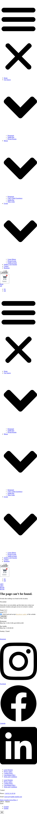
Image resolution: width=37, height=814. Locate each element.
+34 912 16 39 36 (10, 793)
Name (2, 610)
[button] (18, 38)
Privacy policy (8, 771)
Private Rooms (12, 139)
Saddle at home (12, 263)
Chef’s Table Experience (15, 198)
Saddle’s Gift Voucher (10, 264)
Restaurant (11, 135)
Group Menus (12, 259)
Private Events (12, 261)
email (2, 612)
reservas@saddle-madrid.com (13, 796)
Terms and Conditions (10, 777)
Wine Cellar (11, 202)
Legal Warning (8, 770)
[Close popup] (2, 812)
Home (5, 78)
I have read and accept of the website (18, 614)
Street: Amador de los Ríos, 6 (9, 800)
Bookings (7, 268)
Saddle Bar (11, 137)
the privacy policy (21, 614)
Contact (6, 266)
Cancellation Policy (9, 775)
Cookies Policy (8, 773)
